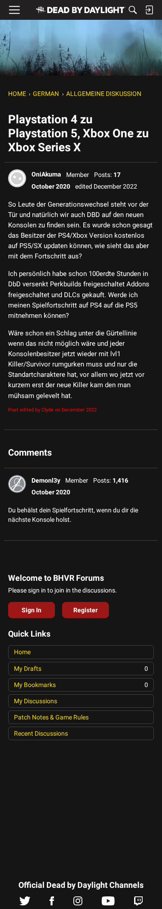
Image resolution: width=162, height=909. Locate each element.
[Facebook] (52, 903)
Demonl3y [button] (46, 480)
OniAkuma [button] (46, 174)
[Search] (133, 10)
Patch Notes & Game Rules (51, 717)
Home (22, 652)
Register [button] (85, 610)
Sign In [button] (31, 610)
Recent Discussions (41, 733)
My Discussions (35, 701)
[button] (17, 178)
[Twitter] (25, 903)
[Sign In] (149, 10)
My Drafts (81, 668)
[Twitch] (138, 903)
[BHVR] (81, 10)
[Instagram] (77, 903)
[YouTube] (108, 903)
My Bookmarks (81, 684)
